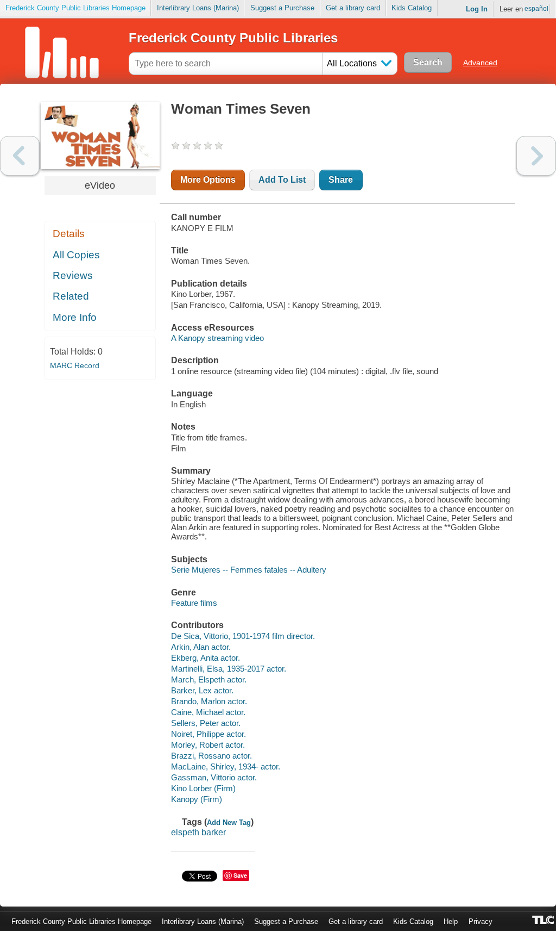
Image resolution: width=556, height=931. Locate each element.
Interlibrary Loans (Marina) (198, 8)
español (536, 9)
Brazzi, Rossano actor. (211, 755)
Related (71, 296)
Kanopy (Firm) (196, 799)
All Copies (76, 254)
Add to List (282, 179)
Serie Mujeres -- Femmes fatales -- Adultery (248, 569)
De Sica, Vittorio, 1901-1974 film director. (243, 636)
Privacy (480, 921)
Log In (477, 9)
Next (536, 156)
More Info (75, 317)
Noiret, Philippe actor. (208, 733)
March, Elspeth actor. (209, 679)
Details (69, 233)
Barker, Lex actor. (202, 690)
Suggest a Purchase (282, 8)
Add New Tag (229, 822)
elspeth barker (198, 832)
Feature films (194, 602)
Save (240, 875)
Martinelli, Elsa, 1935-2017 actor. (228, 668)
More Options (208, 179)
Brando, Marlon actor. (209, 701)
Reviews (73, 275)
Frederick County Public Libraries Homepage (75, 8)
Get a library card (353, 8)
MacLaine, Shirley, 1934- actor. (225, 766)
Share (340, 179)
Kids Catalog (411, 8)
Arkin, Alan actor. (201, 646)
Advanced (480, 62)
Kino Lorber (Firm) (203, 788)
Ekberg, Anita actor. (205, 657)
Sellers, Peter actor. (206, 723)
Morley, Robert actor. (208, 744)
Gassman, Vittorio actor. (214, 777)
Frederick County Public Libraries (233, 37)
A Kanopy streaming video (217, 338)
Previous (20, 156)
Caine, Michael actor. (208, 712)
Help (451, 921)
